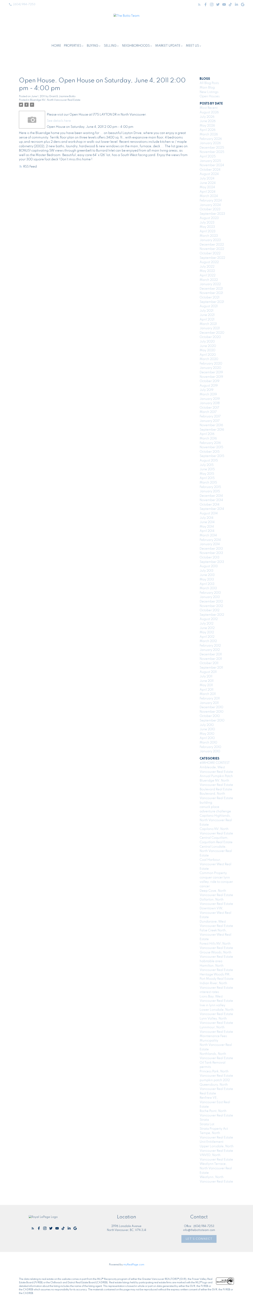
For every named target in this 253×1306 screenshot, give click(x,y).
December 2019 (211, 372)
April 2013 (207, 584)
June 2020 (208, 346)
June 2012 (207, 628)
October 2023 (210, 209)
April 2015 (207, 478)
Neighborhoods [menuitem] (136, 45)
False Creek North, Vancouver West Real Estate (215, 935)
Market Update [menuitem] (167, 45)
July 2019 (206, 390)
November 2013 (211, 553)
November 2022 (212, 249)
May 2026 (207, 125)
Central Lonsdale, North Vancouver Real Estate (216, 851)
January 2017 (210, 421)
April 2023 (207, 231)
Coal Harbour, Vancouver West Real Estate (215, 864)
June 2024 (208, 183)
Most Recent (209, 108)
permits (205, 1067)
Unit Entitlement (211, 1141)
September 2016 (212, 429)
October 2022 (210, 253)
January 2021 (210, 328)
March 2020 (209, 359)
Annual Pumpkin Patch (216, 776)
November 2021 (211, 293)
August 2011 (208, 672)
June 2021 (207, 315)
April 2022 (207, 275)
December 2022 (212, 244)
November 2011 (211, 658)
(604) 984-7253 (24, 4)
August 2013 (209, 566)
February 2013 (210, 592)
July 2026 (207, 116)
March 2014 (208, 535)
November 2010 (211, 711)
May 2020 (207, 350)
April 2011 (206, 689)
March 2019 (208, 394)
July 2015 (207, 465)
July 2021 (206, 310)
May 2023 (207, 226)
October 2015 (210, 451)
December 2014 (211, 495)
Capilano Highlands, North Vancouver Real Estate (216, 820)
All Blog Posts (209, 83)
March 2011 (208, 694)
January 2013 (210, 597)
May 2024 (207, 187)
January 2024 (210, 205)
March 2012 (208, 641)
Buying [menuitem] (92, 45)
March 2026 (209, 134)
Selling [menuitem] (110, 45)
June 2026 (208, 121)
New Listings (209, 92)
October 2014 (209, 504)
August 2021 (209, 306)
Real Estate (208, 1093)
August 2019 (209, 385)
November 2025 (212, 152)
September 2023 (212, 213)
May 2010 (207, 733)
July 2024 (207, 178)
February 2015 (210, 487)
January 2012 (210, 650)
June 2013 (207, 575)
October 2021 (209, 297)
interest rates (209, 992)
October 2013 (209, 557)
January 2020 (210, 368)
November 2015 (211, 447)
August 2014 (209, 513)
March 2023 (209, 235)
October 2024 (210, 169)
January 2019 (210, 398)
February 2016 (210, 443)
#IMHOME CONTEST (215, 762)
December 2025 (212, 147)
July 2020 (207, 341)
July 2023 (207, 222)
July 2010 (207, 725)
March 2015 (208, 482)
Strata (204, 1119)
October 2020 (210, 337)
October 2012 (209, 610)
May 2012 (207, 632)
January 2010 (210, 751)
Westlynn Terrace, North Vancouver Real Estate (216, 1168)
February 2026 (211, 139)
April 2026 (207, 130)
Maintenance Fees (213, 1036)
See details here (59, 120)
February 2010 (210, 747)
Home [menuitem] (56, 45)
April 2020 (208, 354)
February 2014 (210, 540)
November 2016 (211, 425)
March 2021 (208, 324)
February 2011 (210, 698)
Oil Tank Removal (212, 1062)
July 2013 (206, 570)
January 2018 (210, 403)
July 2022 (207, 266)
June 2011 (207, 681)
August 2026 (209, 112)
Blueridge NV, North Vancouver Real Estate (55, 100)
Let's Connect (199, 1238)
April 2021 (207, 319)
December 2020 (212, 332)
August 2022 (209, 262)
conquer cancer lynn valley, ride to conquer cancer (216, 882)
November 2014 (211, 500)
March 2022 (209, 280)
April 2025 (208, 156)
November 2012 (211, 606)
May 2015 (207, 473)
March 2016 (208, 438)
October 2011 (209, 663)
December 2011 (211, 654)
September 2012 (212, 614)
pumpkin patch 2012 (215, 1080)
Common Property (213, 873)
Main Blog (207, 87)
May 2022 (207, 271)
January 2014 (210, 544)
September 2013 (212, 562)
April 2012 (207, 636)
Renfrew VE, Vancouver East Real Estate (215, 1102)
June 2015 (207, 469)
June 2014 (207, 522)
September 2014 (212, 509)
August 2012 (209, 619)
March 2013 (208, 588)
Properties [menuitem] (72, 45)
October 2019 (209, 381)
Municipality (209, 1040)
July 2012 (206, 623)
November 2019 (211, 376)
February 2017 (210, 416)
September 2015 (212, 456)
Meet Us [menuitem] (192, 45)
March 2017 (208, 412)
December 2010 (211, 707)
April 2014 (207, 531)
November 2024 (212, 165)
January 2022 (210, 284)
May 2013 (207, 579)
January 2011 (209, 703)
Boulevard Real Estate (216, 789)
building (206, 802)
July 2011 (206, 676)
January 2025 (210, 161)
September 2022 (212, 257)
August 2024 (209, 174)
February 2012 (210, 645)
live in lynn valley (212, 1005)
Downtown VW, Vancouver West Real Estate (215, 913)
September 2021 (212, 302)
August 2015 (209, 460)
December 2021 (211, 288)
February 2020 (211, 363)
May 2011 (206, 685)
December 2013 (211, 548)
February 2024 (211, 200)
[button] (22, 4)
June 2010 (207, 729)
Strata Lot (207, 1124)
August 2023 (209, 218)
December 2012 (211, 601)
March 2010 (208, 742)
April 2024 (207, 191)
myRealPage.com (133, 1264)
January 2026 (210, 143)
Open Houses (210, 96)
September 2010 (212, 720)
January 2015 (210, 491)
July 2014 (206, 517)
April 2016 (207, 434)
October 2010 (210, 716)
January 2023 (210, 240)
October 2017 (209, 407)
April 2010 (207, 738)
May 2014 (207, 526)
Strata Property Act (214, 1128)
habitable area (211, 961)
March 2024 (209, 196)
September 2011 (211, 667)
